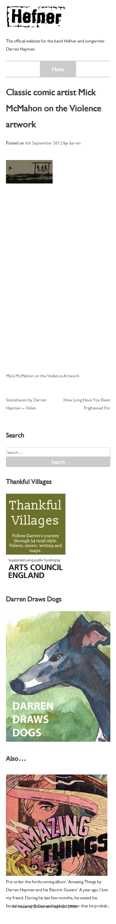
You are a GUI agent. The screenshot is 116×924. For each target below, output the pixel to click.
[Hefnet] (35, 24)
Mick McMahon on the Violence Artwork (42, 375)
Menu (58, 69)
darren (75, 142)
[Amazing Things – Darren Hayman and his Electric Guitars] (56, 825)
